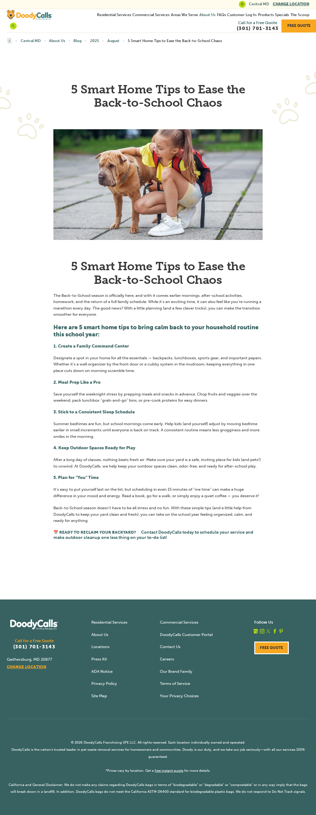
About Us (207, 15)
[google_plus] (255, 631)
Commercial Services (150, 15)
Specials (282, 15)
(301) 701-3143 (34, 646)
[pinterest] (281, 631)
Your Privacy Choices (179, 695)
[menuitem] (114, 15)
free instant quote (169, 770)
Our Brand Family (176, 671)
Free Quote (298, 25)
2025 (94, 41)
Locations (100, 646)
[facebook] (274, 631)
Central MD (31, 41)
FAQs (221, 15)
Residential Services (114, 15)
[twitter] (268, 631)
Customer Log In (241, 15)
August (113, 41)
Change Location (291, 4)
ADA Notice (102, 671)
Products (266, 15)
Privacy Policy (104, 683)
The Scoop (299, 15)
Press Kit (99, 659)
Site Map (99, 695)
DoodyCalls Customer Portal (186, 634)
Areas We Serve (184, 15)
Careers (167, 659)
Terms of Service (175, 683)
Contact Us (170, 646)
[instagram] (262, 631)
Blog (77, 41)
